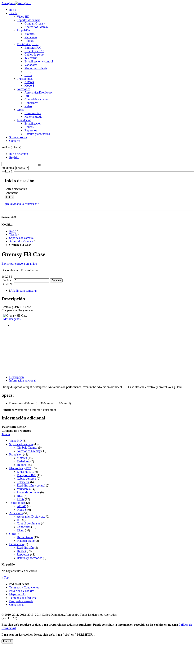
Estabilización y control (31, 485)
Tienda (13, 234)
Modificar (7, 224)
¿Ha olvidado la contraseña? (22, 203)
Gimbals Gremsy (27, 447)
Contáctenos (16, 604)
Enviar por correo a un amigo (19, 263)
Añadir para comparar (23, 290)
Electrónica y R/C (20, 468)
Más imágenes (11, 319)
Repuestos (23, 554)
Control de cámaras (28, 523)
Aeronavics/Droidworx (31, 516)
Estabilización (25, 547)
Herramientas (25, 537)
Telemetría (23, 482)
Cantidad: (7, 280)
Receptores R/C (26, 475)
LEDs (20, 499)
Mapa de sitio (17, 594)
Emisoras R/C (25, 471)
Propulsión (15, 454)
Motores (22, 458)
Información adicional (22, 380)
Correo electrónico (16, 188)
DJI (19, 520)
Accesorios (16, 513)
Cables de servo (26, 478)
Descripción (16, 377)
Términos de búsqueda (23, 597)
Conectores (23, 526)
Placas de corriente (28, 492)
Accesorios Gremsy (21, 241)
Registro (14, 157)
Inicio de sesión (18, 153)
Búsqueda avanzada (21, 601)
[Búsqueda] (39, 165)
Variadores (23, 461)
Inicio (12, 231)
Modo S (22, 509)
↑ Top (5, 577)
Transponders (17, 502)
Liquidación (16, 544)
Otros (12, 533)
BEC (20, 495)
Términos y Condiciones (24, 587)
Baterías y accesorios (29, 558)
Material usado (26, 540)
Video (20, 530)
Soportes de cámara (21, 238)
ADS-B (21, 506)
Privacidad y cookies (21, 590)
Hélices (21, 464)
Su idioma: (8, 167)
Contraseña (11, 192)
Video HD (15, 440)
